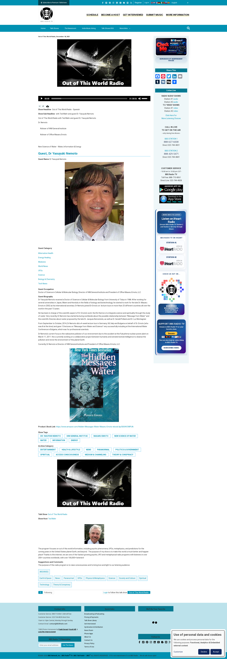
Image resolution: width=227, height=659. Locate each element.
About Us (87, 637)
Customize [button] (178, 652)
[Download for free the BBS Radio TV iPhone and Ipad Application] (171, 199)
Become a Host (110, 14)
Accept (216, 652)
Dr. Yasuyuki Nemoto (50, 436)
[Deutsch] (159, 3)
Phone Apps (88, 634)
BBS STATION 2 (171, 151)
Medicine (42, 262)
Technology (44, 585)
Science (41, 275)
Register (138, 3)
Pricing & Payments (91, 617)
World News (43, 266)
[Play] (41, 98)
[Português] (164, 3)
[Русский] (166, 3)
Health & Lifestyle (71, 450)
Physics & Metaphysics (95, 578)
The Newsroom (70, 28)
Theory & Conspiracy (122, 455)
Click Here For (171, 115)
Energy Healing (44, 258)
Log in (147, 3)
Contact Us (88, 640)
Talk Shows (54, 28)
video (176, 108)
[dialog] (198, 643)
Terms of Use (89, 647)
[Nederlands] (154, 3)
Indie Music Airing (89, 28)
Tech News (42, 284)
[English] (152, 3)
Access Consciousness (67, 455)
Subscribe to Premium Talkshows (55, 3)
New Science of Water (125, 436)
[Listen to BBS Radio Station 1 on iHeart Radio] (171, 248)
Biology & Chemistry (46, 279)
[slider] (89, 98)
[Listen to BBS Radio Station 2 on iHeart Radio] (171, 262)
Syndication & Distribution (93, 627)
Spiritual (45, 455)
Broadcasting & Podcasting (94, 614)
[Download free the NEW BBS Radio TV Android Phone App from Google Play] (171, 188)
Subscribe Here (171, 348)
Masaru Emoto (101, 436)
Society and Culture (127, 578)
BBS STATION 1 (171, 139)
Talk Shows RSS (108, 28)
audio (175, 99)
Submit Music (154, 14)
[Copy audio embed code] (39, 106)
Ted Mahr (52, 519)
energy (74, 440)
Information (58, 440)
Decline (204, 652)
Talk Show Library (90, 620)
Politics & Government (127, 450)
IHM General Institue (77, 436)
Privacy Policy (89, 643)
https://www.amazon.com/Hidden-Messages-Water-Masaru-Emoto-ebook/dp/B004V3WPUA (94, 427)
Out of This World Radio (57, 514)
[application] (94, 98)
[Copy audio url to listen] (43, 106)
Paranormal (103, 450)
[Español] (168, 3)
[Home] (46, 15)
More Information (177, 14)
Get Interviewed (133, 14)
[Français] (157, 3)
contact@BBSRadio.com (58, 624)
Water (43, 440)
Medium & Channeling (95, 455)
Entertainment (48, 450)
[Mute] (139, 98)
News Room (88, 630)
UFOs (40, 271)
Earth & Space (45, 578)
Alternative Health (45, 253)
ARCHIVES (44, 572)
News (88, 450)
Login (105, 592)
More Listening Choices (171, 118)
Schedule (92, 14)
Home (43, 28)
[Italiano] (161, 3)
